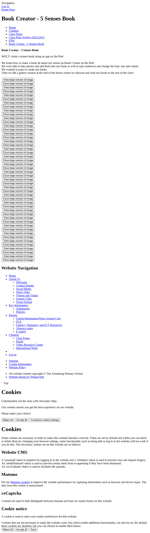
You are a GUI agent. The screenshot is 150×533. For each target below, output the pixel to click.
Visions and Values (27, 295)
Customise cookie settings (45, 420)
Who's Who (23, 292)
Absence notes (24, 328)
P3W (12, 40)
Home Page (8, 9)
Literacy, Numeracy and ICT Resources (39, 325)
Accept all (21, 420)
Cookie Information (20, 364)
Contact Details (25, 285)
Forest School (24, 302)
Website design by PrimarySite (26, 376)
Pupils (19, 341)
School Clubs (24, 298)
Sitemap (13, 360)
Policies (20, 311)
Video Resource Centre (29, 344)
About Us (14, 279)
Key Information (18, 305)
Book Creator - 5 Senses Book (26, 43)
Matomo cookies (20, 482)
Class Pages (15, 34)
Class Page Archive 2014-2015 (27, 37)
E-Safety (21, 331)
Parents (13, 315)
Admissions (23, 308)
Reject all (8, 420)
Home (12, 27)
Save (33, 529)
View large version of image (18, 79)
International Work (27, 348)
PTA (19, 321)
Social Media (23, 288)
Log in (5, 6)
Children (14, 30)
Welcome (21, 282)
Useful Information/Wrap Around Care (38, 318)
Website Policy (17, 367)
